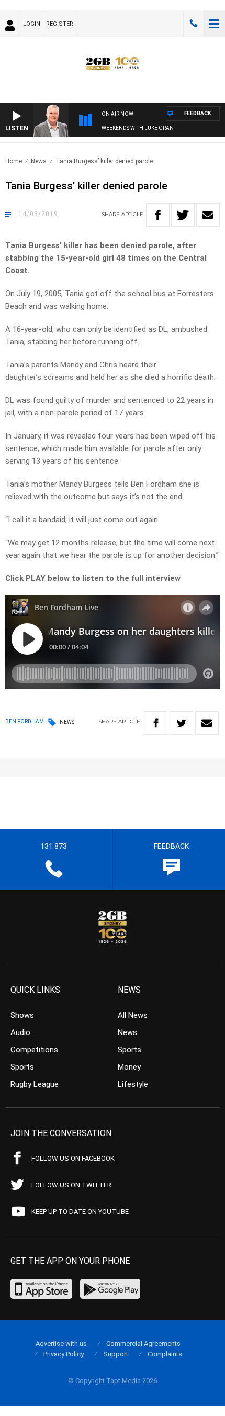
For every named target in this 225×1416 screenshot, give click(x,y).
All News (133, 1015)
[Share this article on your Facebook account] (158, 215)
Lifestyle (133, 1084)
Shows (22, 1015)
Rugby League (34, 1084)
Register (59, 23)
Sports (22, 1067)
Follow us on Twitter (71, 1185)
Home (13, 161)
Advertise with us (61, 1343)
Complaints (165, 1354)
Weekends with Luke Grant (139, 128)
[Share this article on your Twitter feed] (183, 215)
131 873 (194, 23)
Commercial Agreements (143, 1343)
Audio (20, 1032)
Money (129, 1067)
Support (115, 1354)
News (39, 161)
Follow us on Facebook (73, 1158)
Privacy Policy (63, 1354)
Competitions (34, 1049)
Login (31, 23)
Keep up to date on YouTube (80, 1212)
